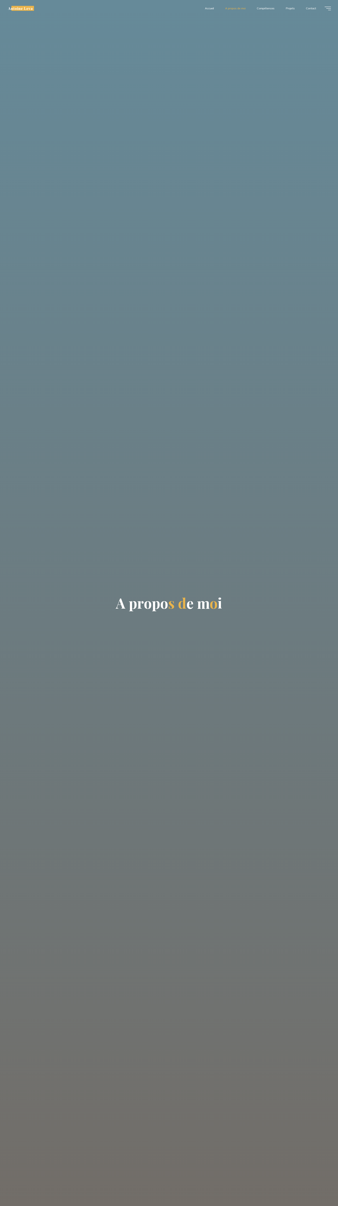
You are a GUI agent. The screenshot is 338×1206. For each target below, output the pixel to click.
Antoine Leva (20, 8)
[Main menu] (328, 8)
